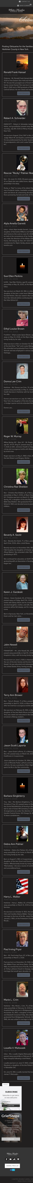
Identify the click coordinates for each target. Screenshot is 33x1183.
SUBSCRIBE (11, 1106)
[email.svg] (10, 1159)
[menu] (30, 4)
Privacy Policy (22, 1181)
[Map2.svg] (14, 1159)
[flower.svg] (18, 1159)
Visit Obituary (23, 93)
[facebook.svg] (6, 1159)
